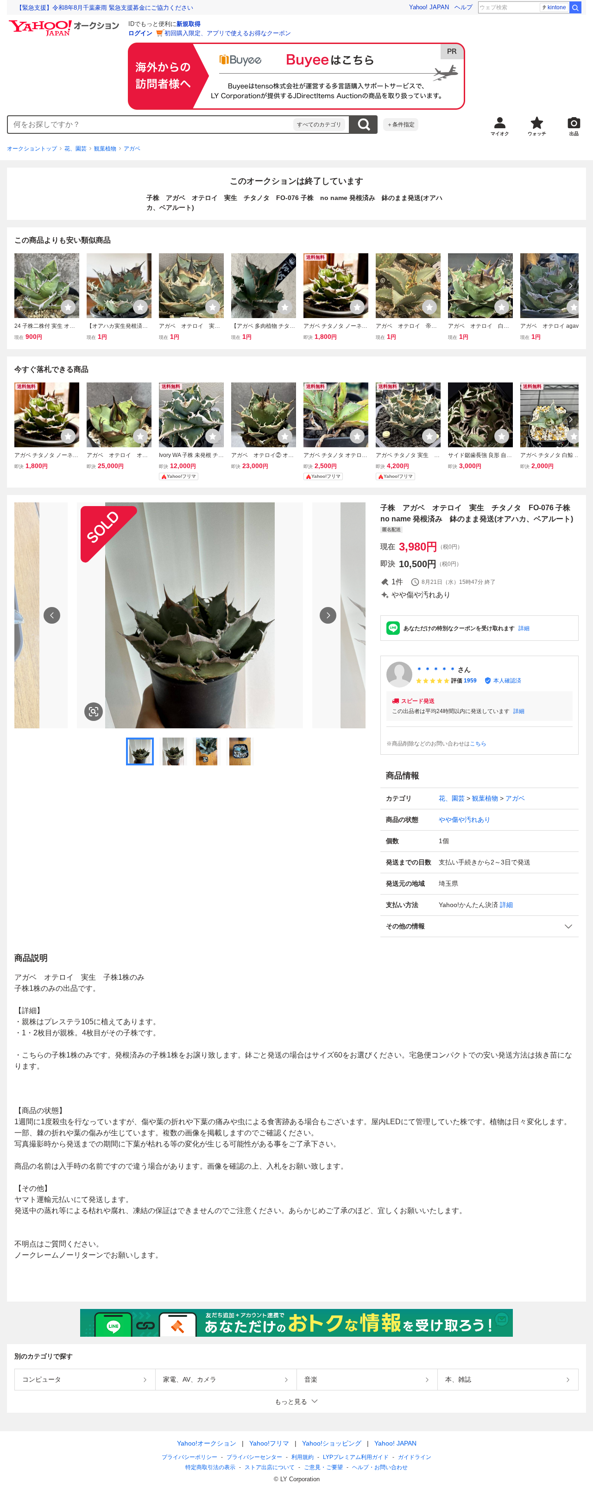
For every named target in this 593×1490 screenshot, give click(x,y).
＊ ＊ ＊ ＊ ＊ (436, 669)
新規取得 (189, 23)
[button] (479, 926)
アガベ (132, 148)
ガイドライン (414, 1457)
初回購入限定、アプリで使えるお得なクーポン (227, 33)
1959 (470, 680)
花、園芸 (75, 148)
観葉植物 (105, 148)
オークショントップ (32, 148)
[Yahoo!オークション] (65, 23)
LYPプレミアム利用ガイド (356, 1457)
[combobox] (150, 124)
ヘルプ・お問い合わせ (380, 1467)
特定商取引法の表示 (210, 1467)
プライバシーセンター (254, 1457)
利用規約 (302, 1457)
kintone (557, 7)
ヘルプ (463, 7)
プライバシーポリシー (189, 1457)
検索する (364, 124)
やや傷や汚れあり (465, 819)
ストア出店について (270, 1467)
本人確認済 (507, 680)
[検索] (575, 7)
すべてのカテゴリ (319, 124)
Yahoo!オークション (206, 1443)
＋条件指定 (401, 124)
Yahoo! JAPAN (429, 7)
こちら (478, 743)
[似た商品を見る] (93, 711)
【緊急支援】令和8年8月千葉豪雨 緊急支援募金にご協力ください (104, 7)
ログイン (140, 33)
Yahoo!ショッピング (331, 1443)
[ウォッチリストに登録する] (68, 307)
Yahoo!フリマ (269, 1443)
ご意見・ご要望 (323, 1467)
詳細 (524, 628)
